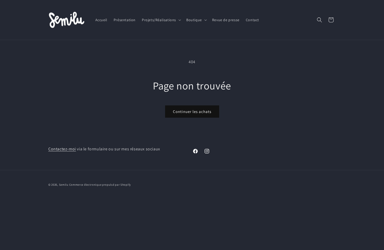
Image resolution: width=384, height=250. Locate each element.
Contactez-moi (62, 149)
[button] (161, 19)
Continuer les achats (192, 111)
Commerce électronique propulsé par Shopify (100, 184)
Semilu (63, 184)
